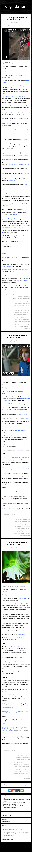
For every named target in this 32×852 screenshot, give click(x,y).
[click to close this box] (30, 796)
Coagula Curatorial (9, 730)
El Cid (22, 738)
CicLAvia (4, 257)
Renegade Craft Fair (7, 689)
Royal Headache (21, 771)
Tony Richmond (17, 533)
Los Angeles (27, 523)
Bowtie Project (27, 517)
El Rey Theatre (18, 391)
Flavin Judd (27, 519)
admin (9, 294)
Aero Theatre (7, 435)
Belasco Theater (22, 139)
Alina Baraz (25, 752)
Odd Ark (4, 269)
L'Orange (19, 523)
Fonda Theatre (8, 120)
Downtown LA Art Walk (7, 404)
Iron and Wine (5, 123)
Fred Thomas (18, 521)
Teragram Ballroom (23, 414)
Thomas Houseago (26, 531)
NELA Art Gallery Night (19, 530)
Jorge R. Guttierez (23, 760)
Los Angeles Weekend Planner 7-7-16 (17, 543)
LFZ (27, 312)
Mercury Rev (20, 315)
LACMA (23, 523)
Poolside (20, 769)
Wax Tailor (25, 533)
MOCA (22, 317)
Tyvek (21, 533)
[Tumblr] (18, 790)
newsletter (12, 832)
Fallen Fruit (19, 305)
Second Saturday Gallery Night (22, 468)
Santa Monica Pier (18, 605)
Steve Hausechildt (26, 324)
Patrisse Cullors (27, 768)
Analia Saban (19, 298)
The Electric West (22, 775)
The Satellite (13, 639)
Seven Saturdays (18, 324)
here (13, 620)
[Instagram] (14, 790)
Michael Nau (19, 528)
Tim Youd (20, 776)
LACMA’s (4, 500)
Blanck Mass (25, 300)
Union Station (25, 152)
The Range (19, 531)
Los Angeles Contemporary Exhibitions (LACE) (14, 661)
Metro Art (25, 315)
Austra (18, 517)
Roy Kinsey (16, 322)
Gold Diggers (19, 209)
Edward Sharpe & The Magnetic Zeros (22, 755)
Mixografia (25, 280)
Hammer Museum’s (22, 598)
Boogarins (22, 517)
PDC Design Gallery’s (7, 86)
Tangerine (17, 326)
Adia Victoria (25, 296)
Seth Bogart (16, 773)
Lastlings (24, 312)
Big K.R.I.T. (20, 300)
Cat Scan (22, 301)
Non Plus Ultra (11, 180)
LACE (18, 762)
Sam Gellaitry (27, 771)
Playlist (19, 321)
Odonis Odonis (20, 768)
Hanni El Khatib (24, 521)
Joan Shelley (17, 310)
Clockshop (4, 457)
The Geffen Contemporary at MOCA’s (13, 96)
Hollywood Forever (7, 77)
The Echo (20, 671)
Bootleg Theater (6, 484)
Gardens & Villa (19, 757)
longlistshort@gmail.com (7, 839)
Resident (27, 418)
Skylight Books (22, 773)
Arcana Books (14, 214)
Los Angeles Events (12, 22)
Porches (23, 321)
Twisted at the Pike (7, 695)
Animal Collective (26, 515)
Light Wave (22, 762)
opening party (11, 218)
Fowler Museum (25, 305)
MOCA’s (6, 409)
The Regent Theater (13, 170)
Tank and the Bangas (24, 326)
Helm (18, 308)
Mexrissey (20, 766)
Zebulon (24, 173)
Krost (28, 310)
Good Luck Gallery (23, 729)
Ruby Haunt (21, 322)
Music (15, 25)
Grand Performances (7, 654)
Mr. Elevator (24, 528)
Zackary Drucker (26, 535)
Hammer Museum (25, 143)
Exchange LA (21, 241)
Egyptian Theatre (8, 476)
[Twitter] (10, 790)
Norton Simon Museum (8, 159)
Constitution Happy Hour (22, 303)
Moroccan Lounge (24, 129)
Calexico (18, 301)
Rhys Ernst (27, 321)
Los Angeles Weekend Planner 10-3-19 (17, 18)
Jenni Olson (27, 308)
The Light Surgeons (19, 646)
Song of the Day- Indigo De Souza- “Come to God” (14, 809)
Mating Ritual (24, 526)
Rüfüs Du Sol (27, 322)
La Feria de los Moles (7, 266)
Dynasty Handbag (26, 753)
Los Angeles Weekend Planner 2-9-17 (17, 336)
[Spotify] (22, 790)
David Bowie (22, 519)
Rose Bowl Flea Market (10, 503)
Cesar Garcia (27, 301)
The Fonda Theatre (19, 430)
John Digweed (23, 310)
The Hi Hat (18, 450)
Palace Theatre (23, 114)
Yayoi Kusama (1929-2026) (9, 798)
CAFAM (20, 753)
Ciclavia (15, 303)
